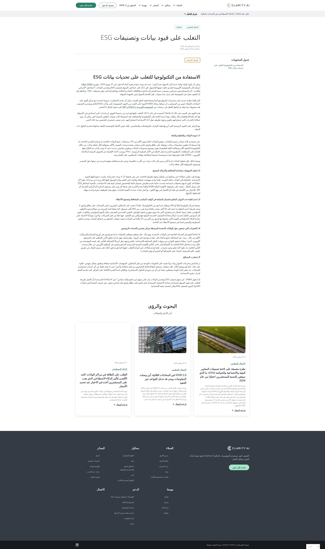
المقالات (179, 27)
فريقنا (166, 502)
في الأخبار (165, 507)
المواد (97, 455)
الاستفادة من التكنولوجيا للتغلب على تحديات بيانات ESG (228, 66)
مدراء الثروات (163, 466)
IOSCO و (131, 107)
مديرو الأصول (163, 455)
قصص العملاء (95, 477)
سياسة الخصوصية (128, 507)
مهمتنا (144, 5)
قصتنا (166, 497)
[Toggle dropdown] (174, 5)
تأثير (132, 475)
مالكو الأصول (163, 461)
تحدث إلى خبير (86, 5)
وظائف (166, 513)
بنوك (166, 472)
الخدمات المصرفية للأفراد (159, 477)
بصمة (132, 523)
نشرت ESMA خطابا (90, 84)
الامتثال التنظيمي (192, 27)
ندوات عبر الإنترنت (93, 472)
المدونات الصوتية (94, 461)
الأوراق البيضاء (95, 466)
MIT (124, 107)
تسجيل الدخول (108, 5)
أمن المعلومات (129, 518)
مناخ (132, 461)
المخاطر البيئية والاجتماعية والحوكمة (127, 468)
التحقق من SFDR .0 (127, 5)
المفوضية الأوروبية (145, 107)
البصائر (156, 5)
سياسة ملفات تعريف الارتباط (124, 513)
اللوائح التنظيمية (128, 455)
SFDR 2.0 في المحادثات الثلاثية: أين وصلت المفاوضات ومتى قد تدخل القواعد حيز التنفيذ (163, 378)
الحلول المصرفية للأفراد (126, 480)
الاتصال (101, 489)
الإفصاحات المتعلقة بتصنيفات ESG (122, 497)
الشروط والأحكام (128, 502)
